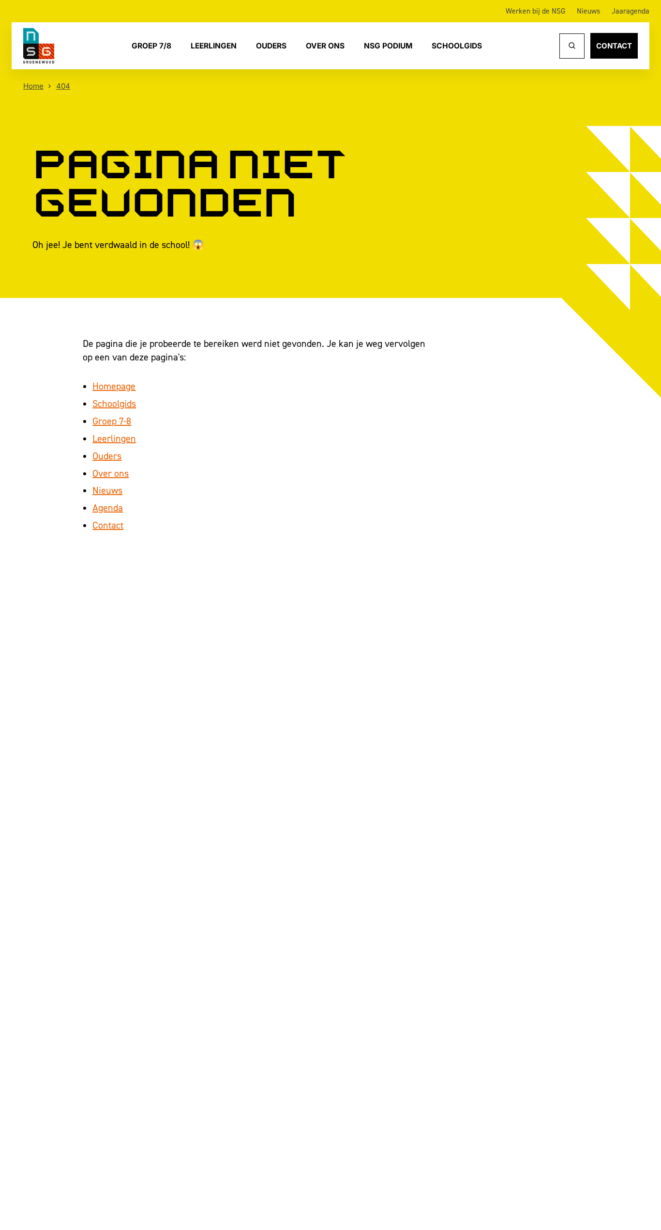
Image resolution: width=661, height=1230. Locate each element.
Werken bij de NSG (535, 11)
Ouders (271, 45)
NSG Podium (388, 45)
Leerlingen (214, 45)
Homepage (113, 386)
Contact (614, 45)
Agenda (107, 508)
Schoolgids (457, 45)
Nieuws (588, 11)
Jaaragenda (630, 11)
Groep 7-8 (111, 421)
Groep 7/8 (151, 45)
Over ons (325, 45)
